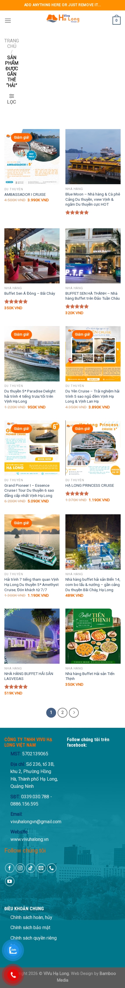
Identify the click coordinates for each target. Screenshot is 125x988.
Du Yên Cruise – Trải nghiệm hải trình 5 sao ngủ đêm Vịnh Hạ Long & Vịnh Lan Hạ (92, 396)
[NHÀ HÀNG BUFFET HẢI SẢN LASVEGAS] (32, 636)
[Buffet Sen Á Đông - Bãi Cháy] (32, 255)
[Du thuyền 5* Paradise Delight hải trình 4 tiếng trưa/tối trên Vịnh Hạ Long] (32, 353)
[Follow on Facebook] (10, 868)
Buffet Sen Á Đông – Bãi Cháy (29, 293)
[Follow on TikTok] (30, 868)
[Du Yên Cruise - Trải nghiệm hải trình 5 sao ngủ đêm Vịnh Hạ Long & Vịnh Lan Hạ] (93, 353)
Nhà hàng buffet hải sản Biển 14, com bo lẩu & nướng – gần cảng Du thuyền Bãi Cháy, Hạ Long (92, 584)
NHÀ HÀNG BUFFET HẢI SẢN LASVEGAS (28, 676)
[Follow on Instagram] (20, 868)
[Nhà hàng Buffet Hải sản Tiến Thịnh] (93, 636)
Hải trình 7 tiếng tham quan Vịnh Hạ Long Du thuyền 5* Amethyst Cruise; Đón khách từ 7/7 (31, 584)
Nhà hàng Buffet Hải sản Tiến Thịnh (90, 676)
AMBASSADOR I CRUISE (25, 194)
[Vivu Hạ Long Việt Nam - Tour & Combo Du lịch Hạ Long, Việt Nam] (62, 20)
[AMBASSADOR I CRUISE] (32, 156)
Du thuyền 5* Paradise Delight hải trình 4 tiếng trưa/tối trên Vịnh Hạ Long (30, 396)
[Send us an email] (41, 868)
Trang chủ (11, 43)
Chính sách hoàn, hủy (31, 917)
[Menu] (7, 20)
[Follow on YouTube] (10, 881)
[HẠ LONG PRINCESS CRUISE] (93, 447)
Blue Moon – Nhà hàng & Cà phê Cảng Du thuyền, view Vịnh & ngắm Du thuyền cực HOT (92, 199)
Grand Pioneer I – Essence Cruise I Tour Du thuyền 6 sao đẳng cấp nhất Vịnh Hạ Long (29, 490)
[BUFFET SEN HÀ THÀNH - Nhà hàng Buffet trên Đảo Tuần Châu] (93, 255)
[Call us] (51, 868)
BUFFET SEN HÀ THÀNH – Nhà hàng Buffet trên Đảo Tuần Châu (92, 296)
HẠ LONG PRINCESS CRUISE (89, 485)
